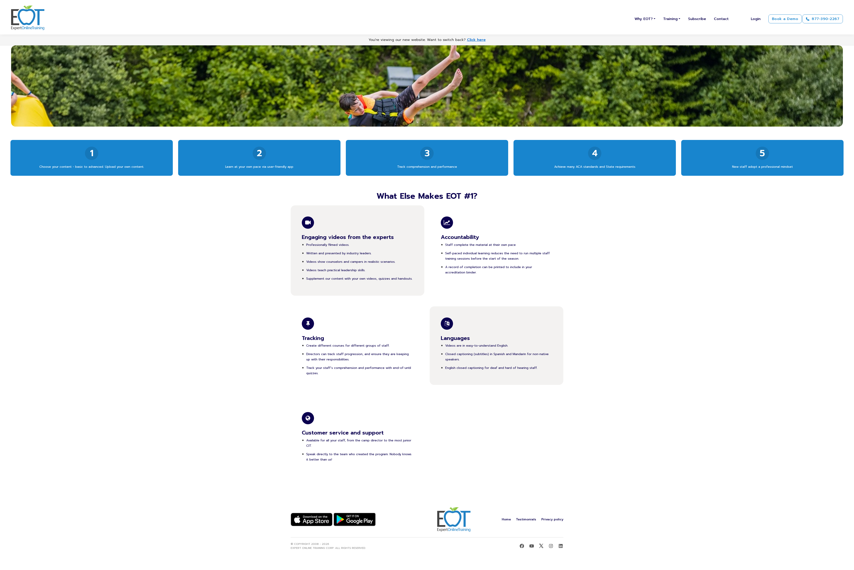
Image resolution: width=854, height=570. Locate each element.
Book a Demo (785, 19)
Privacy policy (552, 519)
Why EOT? (643, 19)
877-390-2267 (824, 19)
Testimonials (526, 519)
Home (506, 519)
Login (756, 19)
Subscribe (697, 19)
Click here (476, 39)
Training (670, 19)
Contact (721, 19)
